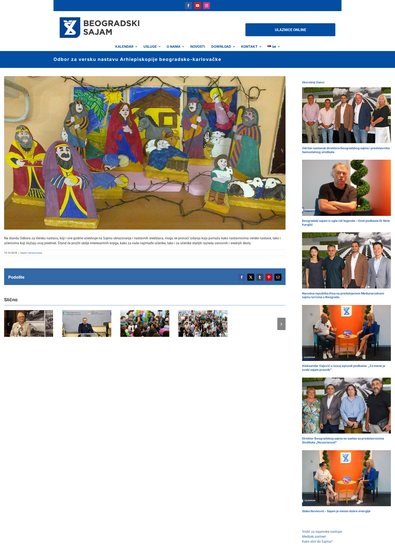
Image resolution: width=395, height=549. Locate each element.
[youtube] (197, 5)
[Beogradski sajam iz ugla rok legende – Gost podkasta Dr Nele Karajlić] (346, 188)
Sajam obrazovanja (31, 252)
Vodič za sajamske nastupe (322, 532)
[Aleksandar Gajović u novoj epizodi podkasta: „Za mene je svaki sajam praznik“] (346, 333)
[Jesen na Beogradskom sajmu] (202, 323)
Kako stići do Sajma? (317, 541)
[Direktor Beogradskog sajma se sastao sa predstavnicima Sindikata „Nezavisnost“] (346, 406)
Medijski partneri (314, 537)
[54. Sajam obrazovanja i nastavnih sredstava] (144, 323)
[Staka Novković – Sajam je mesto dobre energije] (346, 478)
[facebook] (188, 5)
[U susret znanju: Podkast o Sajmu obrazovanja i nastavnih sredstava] (28, 323)
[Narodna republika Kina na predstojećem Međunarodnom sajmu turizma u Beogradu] (346, 260)
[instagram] (206, 5)
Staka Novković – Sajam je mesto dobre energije (336, 511)
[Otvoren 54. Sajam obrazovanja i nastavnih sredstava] (86, 323)
